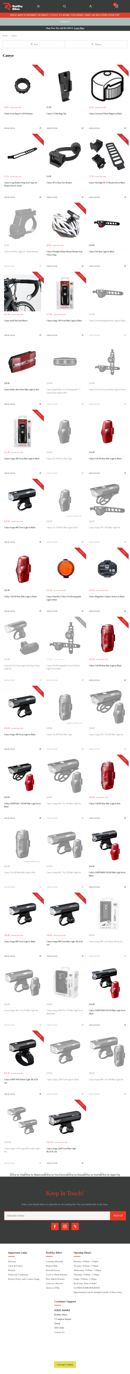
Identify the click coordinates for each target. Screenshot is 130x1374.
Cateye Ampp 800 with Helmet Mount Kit (106, 941)
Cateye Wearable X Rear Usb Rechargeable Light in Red (64, 598)
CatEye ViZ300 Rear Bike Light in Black (105, 665)
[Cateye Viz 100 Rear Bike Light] (65, 430)
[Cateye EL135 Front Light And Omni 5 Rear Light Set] (22, 637)
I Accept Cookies (65, 1364)
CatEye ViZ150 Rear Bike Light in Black (20, 596)
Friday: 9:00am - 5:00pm (85, 1279)
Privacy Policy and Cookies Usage (24, 1279)
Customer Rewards (54, 1261)
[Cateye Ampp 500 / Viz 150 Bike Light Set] (22, 982)
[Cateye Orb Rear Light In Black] (107, 223)
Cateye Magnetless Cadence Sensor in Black (106, 596)
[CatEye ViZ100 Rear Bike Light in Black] (107, 430)
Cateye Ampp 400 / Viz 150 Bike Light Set (64, 872)
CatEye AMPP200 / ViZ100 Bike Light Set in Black (22, 805)
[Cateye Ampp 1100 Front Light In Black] (65, 1051)
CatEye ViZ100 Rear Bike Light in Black (105, 458)
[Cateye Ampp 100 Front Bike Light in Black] (65, 292)
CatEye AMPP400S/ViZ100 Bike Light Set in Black (107, 874)
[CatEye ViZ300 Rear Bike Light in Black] (107, 637)
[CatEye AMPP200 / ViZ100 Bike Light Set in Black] (22, 775)
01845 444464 (62, 1310)
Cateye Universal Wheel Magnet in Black (105, 113)
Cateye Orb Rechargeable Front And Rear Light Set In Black (63, 667)
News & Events (53, 1270)
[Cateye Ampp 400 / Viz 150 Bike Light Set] (65, 844)
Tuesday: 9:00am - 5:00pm (86, 1266)
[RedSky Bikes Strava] (75, 1226)
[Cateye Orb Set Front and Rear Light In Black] (107, 361)
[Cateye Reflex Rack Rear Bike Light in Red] (22, 361)
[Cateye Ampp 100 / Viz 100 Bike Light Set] (107, 706)
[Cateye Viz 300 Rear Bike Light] (65, 706)
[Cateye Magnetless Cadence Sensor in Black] (107, 568)
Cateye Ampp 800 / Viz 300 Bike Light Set (106, 1079)
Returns (11, 1270)
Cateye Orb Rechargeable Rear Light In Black (107, 320)
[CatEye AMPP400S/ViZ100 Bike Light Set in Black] (107, 844)
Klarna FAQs (51, 1266)
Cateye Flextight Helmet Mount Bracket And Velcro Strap (64, 253)
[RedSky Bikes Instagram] (65, 1226)
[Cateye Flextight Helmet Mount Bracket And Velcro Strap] (65, 223)
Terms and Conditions (18, 1274)
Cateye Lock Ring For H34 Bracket (18, 113)
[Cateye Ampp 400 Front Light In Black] (22, 499)
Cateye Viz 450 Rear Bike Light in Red (19, 872)
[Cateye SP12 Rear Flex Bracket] (65, 154)
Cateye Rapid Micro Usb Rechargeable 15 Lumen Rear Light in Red (63, 391)
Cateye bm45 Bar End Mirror (16, 320)
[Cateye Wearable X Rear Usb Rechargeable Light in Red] (65, 568)
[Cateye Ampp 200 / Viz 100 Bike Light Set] (65, 775)
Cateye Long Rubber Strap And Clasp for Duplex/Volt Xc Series (20, 184)
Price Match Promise (55, 1279)
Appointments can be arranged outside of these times (98, 1292)
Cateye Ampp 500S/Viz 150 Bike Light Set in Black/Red (65, 1012)
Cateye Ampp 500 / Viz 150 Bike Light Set (21, 1010)
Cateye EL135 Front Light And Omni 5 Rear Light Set (22, 667)
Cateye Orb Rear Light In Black (101, 251)
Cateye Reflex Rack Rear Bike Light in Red (21, 389)
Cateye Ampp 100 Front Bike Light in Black (64, 320)
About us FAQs (53, 1288)
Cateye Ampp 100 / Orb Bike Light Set (104, 527)
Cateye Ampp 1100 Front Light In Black (63, 1079)
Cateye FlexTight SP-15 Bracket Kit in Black (107, 183)
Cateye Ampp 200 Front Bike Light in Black (21, 458)
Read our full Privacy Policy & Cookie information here (65, 1357)
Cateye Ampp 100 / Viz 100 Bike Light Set (106, 734)
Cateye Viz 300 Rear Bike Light (59, 734)
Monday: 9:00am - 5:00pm (86, 1261)
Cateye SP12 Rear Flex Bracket (59, 183)
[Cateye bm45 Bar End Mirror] (22, 292)
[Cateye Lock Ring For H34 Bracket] (22, 85)
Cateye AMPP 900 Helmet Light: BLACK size (21, 1081)
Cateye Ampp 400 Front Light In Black (19, 527)
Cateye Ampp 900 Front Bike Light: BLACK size (65, 943)
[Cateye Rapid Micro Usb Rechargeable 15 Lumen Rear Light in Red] (65, 361)
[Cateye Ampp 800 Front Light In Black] (22, 913)
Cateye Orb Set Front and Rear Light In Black (107, 389)
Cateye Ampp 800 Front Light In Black (19, 941)
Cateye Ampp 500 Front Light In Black (19, 734)
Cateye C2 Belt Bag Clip (56, 113)
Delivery (12, 1261)
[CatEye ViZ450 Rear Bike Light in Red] (107, 775)
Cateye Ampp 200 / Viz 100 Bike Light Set (64, 803)
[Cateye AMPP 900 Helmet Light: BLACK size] (22, 1051)
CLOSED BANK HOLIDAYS (87, 1288)
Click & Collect (15, 1266)
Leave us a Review (54, 1283)
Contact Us (59, 1332)
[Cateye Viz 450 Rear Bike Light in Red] (22, 844)
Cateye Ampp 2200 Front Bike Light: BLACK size (61, 1150)
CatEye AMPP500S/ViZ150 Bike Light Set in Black (107, 1012)
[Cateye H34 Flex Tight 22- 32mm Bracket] (22, 223)
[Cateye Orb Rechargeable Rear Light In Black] (107, 292)
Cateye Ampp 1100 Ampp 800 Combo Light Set (22, 1150)
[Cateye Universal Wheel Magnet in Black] (107, 85)
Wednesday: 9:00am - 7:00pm (87, 1270)
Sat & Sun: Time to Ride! (85, 1283)
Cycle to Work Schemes (57, 1274)
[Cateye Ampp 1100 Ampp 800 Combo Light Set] (22, 1120)
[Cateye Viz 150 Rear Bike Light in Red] (65, 499)
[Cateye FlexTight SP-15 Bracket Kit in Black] (107, 154)
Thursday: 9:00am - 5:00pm (86, 1274)
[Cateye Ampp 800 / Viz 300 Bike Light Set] (107, 1051)
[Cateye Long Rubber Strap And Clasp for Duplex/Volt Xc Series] (22, 154)
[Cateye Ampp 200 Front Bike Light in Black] (22, 430)
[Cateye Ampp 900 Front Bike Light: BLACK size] (65, 913)
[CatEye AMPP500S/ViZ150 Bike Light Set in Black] (107, 982)
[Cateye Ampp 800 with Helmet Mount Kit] (107, 913)
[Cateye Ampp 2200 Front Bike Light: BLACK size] (65, 1120)
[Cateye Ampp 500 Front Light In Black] (22, 706)
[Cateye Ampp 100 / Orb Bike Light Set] (107, 499)
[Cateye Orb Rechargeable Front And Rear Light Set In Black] (65, 637)
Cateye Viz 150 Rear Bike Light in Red (62, 527)
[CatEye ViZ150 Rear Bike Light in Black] (22, 568)
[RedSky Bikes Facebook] (55, 1226)
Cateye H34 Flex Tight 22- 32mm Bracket (21, 251)
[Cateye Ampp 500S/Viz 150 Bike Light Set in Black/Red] (65, 982)
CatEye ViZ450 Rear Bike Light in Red (104, 803)
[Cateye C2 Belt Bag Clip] (65, 85)
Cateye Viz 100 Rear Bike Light (59, 458)
